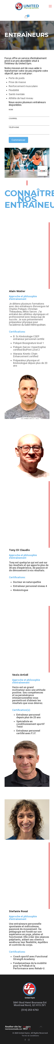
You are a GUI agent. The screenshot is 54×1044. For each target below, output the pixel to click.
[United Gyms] (27, 6)
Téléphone (14, 127)
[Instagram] (28, 1040)
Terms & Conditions (30, 1036)
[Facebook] (25, 1040)
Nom (11, 110)
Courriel (13, 118)
